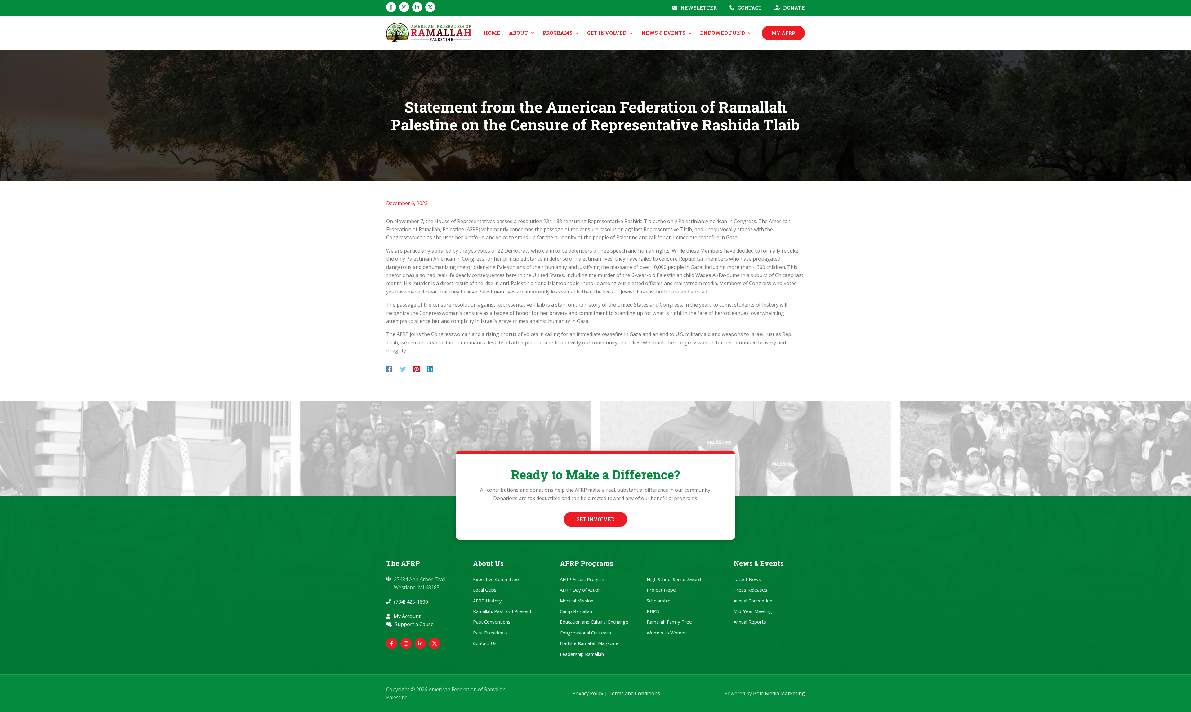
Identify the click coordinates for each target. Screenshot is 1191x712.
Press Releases (750, 590)
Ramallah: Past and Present (502, 611)
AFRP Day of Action (580, 590)
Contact (750, 7)
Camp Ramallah (576, 611)
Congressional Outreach (585, 632)
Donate (794, 7)
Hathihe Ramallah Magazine (589, 643)
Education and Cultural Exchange (594, 622)
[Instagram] (404, 7)
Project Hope (661, 590)
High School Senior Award (674, 579)
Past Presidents (490, 632)
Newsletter (698, 7)
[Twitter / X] (430, 7)
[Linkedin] (417, 7)
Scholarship (659, 601)
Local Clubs (485, 590)
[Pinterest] (416, 369)
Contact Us (485, 643)
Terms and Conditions (634, 693)
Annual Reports (750, 622)
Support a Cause (414, 624)
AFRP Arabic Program (583, 579)
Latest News (747, 579)
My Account (407, 616)
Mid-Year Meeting (753, 611)
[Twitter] (403, 369)
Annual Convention (753, 601)
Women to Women (667, 632)
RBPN (653, 611)
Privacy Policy (587, 693)
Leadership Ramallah (582, 654)
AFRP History (487, 601)
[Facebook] (391, 7)
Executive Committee (496, 579)
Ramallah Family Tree (669, 622)
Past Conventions (492, 622)
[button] (531, 33)
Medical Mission (576, 601)
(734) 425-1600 (411, 601)
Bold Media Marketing (779, 693)
